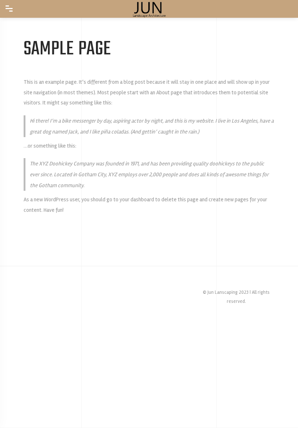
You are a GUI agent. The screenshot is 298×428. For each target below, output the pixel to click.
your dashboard (137, 199)
